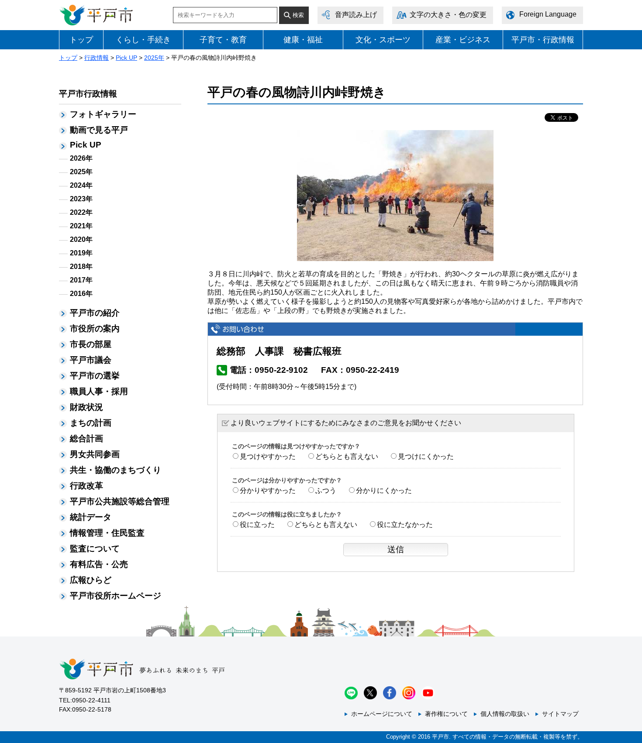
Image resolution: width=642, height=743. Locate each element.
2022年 (81, 212)
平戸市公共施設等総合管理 (119, 501)
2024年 (81, 185)
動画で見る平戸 (99, 129)
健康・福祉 (303, 39)
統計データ (90, 517)
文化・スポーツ (383, 39)
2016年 (81, 293)
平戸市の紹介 (95, 312)
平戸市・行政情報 (542, 39)
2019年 (81, 253)
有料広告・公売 (99, 564)
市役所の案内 (95, 328)
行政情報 (96, 57)
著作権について (446, 713)
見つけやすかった (268, 456)
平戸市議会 (90, 360)
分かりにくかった (384, 490)
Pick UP (126, 57)
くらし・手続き (143, 39)
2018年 (81, 266)
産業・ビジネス (462, 39)
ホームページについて (381, 713)
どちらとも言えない (346, 456)
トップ (81, 39)
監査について (95, 548)
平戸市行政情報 (88, 93)
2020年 (81, 239)
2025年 (154, 57)
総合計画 (86, 438)
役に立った (257, 524)
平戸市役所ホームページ (115, 595)
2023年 (81, 199)
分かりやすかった (268, 490)
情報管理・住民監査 (107, 532)
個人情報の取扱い (504, 713)
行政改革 (86, 485)
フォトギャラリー (103, 114)
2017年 (81, 280)
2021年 (81, 226)
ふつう (325, 490)
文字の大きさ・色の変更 (448, 14)
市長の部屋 (90, 344)
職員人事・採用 (99, 391)
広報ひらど (90, 580)
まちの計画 (90, 422)
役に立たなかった (405, 524)
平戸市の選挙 (95, 375)
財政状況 (86, 407)
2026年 (81, 158)
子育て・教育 (223, 39)
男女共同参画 (95, 454)
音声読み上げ (356, 14)
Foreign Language (547, 14)
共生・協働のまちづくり (115, 470)
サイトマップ (560, 713)
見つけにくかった (426, 456)
